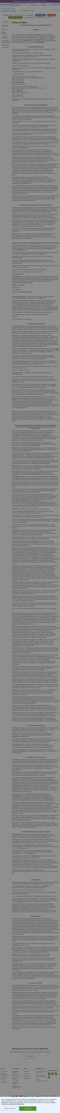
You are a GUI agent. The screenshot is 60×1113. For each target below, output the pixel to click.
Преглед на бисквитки (9, 1108)
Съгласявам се (27, 1108)
